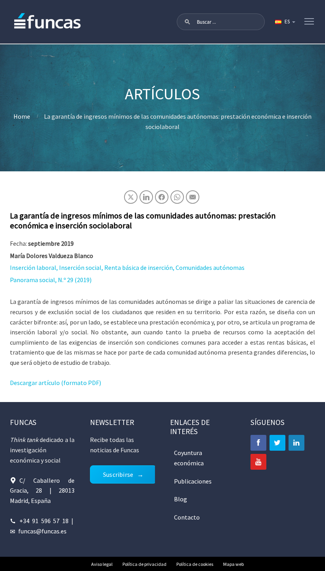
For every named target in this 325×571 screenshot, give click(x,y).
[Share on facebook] (161, 197)
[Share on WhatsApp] (177, 197)
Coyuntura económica (189, 458)
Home (21, 116)
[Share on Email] (192, 197)
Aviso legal (102, 564)
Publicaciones (193, 481)
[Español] (284, 21)
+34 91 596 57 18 (44, 521)
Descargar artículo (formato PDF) (55, 383)
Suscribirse (118, 474)
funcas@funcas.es (42, 531)
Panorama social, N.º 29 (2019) (51, 280)
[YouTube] (258, 462)
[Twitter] (277, 443)
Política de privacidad (144, 564)
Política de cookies (194, 564)
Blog (180, 499)
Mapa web (233, 564)
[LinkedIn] (296, 443)
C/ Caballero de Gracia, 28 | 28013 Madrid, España (42, 490)
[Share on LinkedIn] (146, 197)
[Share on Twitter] (131, 197)
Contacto (187, 517)
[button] (187, 21)
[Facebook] (258, 443)
